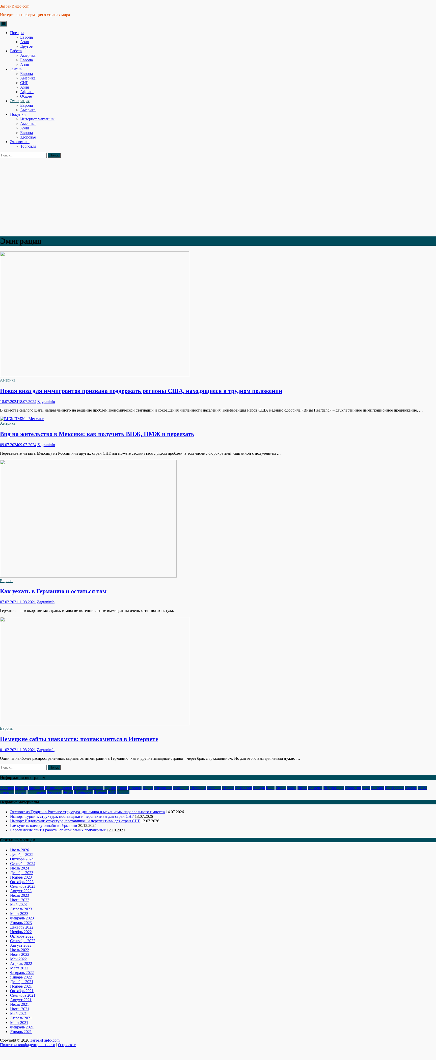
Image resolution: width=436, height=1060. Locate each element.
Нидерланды (333, 788)
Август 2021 (21, 1000)
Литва (302, 788)
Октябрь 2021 (22, 991)
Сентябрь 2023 (22, 886)
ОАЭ (366, 788)
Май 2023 (18, 904)
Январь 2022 (21, 977)
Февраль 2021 (22, 1027)
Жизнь (15, 69)
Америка (28, 55)
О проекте (67, 1045)
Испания (214, 788)
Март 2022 (19, 968)
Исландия (198, 788)
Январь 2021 (21, 1031)
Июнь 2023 (19, 900)
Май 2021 (18, 1013)
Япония (123, 792)
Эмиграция (20, 101)
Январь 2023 (21, 922)
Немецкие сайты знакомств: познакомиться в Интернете (79, 739)
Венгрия (80, 788)
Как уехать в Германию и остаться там (53, 591)
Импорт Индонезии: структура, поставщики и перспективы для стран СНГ (75, 821)
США (422, 788)
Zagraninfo (46, 401)
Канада (259, 788)
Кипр (270, 788)
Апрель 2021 (21, 1018)
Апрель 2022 (21, 963)
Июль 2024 (19, 868)
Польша (377, 788)
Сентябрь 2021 (22, 995)
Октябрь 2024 (22, 859)
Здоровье (28, 137)
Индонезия (163, 788)
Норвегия (353, 788)
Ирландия (181, 788)
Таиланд (7, 792)
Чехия (68, 792)
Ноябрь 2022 (21, 932)
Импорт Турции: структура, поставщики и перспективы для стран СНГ (72, 816)
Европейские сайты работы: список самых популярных (58, 830)
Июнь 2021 (19, 1009)
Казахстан (243, 788)
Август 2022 (21, 945)
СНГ (24, 82)
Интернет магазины (37, 119)
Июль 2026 (19, 850)
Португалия (394, 788)
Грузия (110, 788)
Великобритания (58, 788)
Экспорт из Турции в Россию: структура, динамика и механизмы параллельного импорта (87, 812)
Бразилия (36, 788)
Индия (148, 788)
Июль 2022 (19, 950)
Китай (281, 788)
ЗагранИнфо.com (14, 6)
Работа (16, 51)
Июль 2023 (19, 895)
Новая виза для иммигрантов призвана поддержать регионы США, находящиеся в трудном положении (141, 391)
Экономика (20, 142)
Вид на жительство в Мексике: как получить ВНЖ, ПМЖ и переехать (97, 434)
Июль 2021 (19, 1004)
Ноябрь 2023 (21, 877)
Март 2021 (19, 1022)
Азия (24, 42)
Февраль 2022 (22, 972)
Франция (54, 792)
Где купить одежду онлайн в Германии (43, 825)
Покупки (18, 114)
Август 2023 (21, 891)
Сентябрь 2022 (22, 941)
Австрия (7, 788)
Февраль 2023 (22, 918)
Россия (411, 788)
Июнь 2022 (19, 954)
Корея (291, 788)
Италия (228, 788)
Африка (27, 92)
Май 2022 (18, 959)
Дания (122, 788)
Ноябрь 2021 (21, 986)
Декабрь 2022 (21, 927)
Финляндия (37, 792)
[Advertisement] (218, 195)
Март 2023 (19, 913)
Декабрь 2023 (21, 873)
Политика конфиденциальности (27, 1045)
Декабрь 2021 (21, 982)
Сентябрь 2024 (22, 863)
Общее (26, 96)
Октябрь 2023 (22, 882)
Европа (26, 37)
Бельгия (21, 788)
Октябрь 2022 (22, 936)
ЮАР (112, 792)
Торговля (28, 146)
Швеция (100, 792)
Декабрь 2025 (21, 854)
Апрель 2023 (21, 909)
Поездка (17, 33)
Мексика (315, 788)
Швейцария (83, 792)
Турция (20, 792)
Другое (26, 46)
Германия (95, 788)
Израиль (135, 788)
